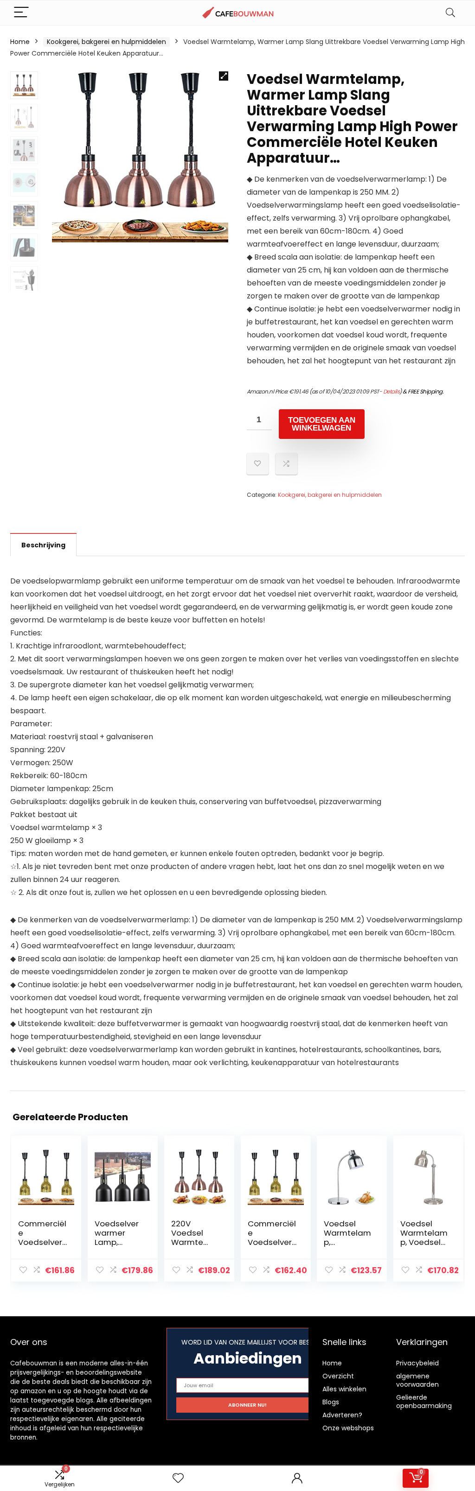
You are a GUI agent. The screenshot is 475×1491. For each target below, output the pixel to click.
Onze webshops (348, 1428)
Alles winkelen (344, 1389)
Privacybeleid (417, 1363)
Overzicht (338, 1376)
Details (391, 391)
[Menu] (21, 12)
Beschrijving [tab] (43, 545)
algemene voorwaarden (417, 1380)
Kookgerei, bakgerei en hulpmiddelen (106, 41)
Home (20, 41)
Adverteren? (342, 1415)
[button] (223, 76)
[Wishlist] (178, 1478)
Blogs (330, 1402)
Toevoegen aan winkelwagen (321, 424)
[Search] (450, 12)
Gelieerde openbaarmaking (424, 1401)
